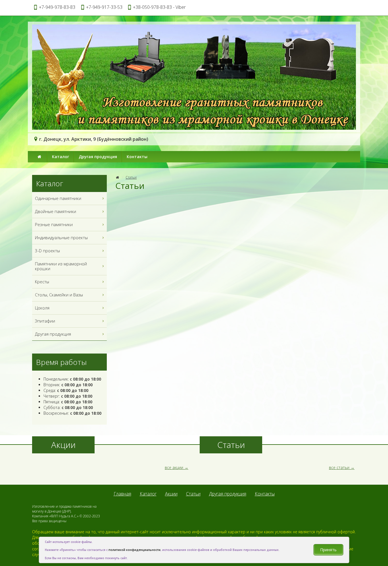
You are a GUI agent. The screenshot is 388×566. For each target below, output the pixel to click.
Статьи (131, 177)
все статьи (339, 467)
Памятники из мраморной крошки (61, 266)
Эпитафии (45, 321)
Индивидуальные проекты (61, 237)
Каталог (60, 156)
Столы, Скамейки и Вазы (59, 295)
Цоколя (42, 308)
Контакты (137, 156)
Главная (122, 494)
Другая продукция (98, 156)
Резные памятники (54, 224)
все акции (174, 467)
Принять (328, 549)
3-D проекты (47, 250)
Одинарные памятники (58, 198)
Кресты (42, 281)
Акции (171, 494)
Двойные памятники (55, 211)
